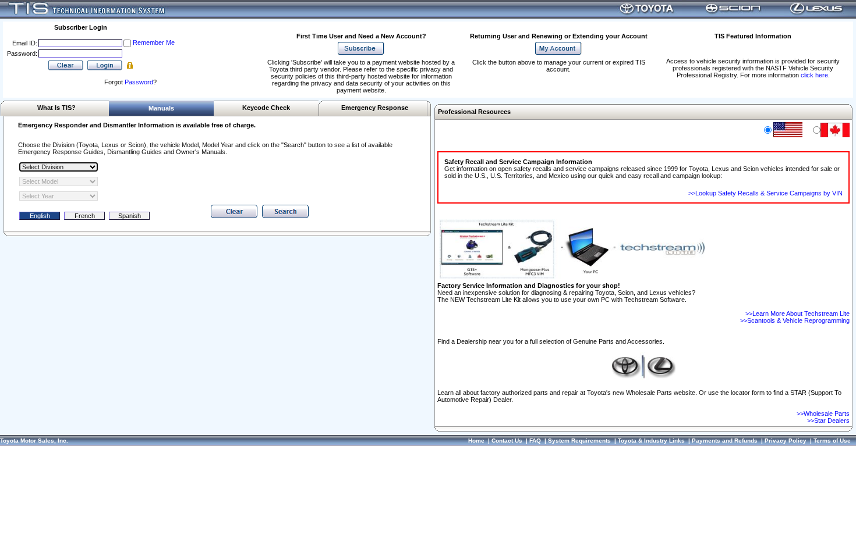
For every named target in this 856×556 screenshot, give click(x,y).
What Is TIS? (56, 107)
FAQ (535, 440)
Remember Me (154, 42)
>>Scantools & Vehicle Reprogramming (795, 320)
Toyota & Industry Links (651, 440)
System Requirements (579, 440)
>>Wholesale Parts (823, 413)
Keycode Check (266, 107)
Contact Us (506, 440)
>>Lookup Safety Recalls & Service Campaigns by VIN (765, 193)
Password (139, 82)
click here (814, 75)
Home (476, 440)
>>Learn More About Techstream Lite (797, 313)
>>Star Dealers (828, 420)
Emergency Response (374, 107)
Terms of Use (832, 440)
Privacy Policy (786, 440)
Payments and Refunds (725, 440)
